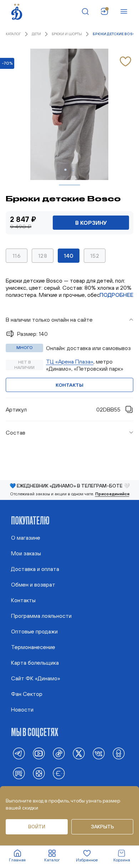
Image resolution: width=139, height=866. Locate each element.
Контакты (69, 385)
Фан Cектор (26, 694)
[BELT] (59, 773)
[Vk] (99, 753)
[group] (69, 355)
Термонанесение (33, 647)
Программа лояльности (41, 615)
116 (16, 255)
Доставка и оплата (35, 569)
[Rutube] (19, 773)
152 (94, 255)
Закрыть (102, 826)
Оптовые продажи (34, 631)
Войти (36, 826)
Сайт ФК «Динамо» (35, 678)
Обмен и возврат (33, 584)
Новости (22, 709)
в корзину (91, 222)
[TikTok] (59, 753)
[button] (69, 319)
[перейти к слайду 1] (66, 170)
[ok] (119, 753)
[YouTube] (39, 753)
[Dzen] (39, 773)
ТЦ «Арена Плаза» (69, 361)
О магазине (25, 537)
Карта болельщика (35, 662)
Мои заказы (26, 553)
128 (42, 255)
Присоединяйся (112, 493)
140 (69, 255)
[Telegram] (19, 753)
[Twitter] (79, 753)
